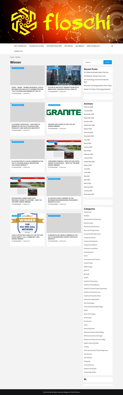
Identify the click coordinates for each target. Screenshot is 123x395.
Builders (86, 216)
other (86, 325)
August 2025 (88, 129)
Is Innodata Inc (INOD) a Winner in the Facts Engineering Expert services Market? (63, 237)
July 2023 (87, 140)
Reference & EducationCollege (94, 332)
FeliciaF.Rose (17, 93)
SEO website (80, 46)
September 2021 (89, 162)
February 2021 (88, 187)
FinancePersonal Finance (92, 259)
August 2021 (88, 165)
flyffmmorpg (88, 267)
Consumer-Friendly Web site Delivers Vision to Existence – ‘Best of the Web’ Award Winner (64, 163)
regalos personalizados (91, 343)
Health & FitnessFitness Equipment (95, 289)
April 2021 (87, 180)
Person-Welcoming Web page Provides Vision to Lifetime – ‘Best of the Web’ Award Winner (27, 200)
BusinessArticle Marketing (92, 219)
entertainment (89, 252)
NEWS (86, 310)
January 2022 (88, 158)
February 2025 (88, 132)
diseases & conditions (91, 248)
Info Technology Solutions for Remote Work (96, 81)
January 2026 (88, 111)
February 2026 (88, 107)
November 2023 (89, 136)
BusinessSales (88, 223)
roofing (86, 347)
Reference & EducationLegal (93, 336)
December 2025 (89, 114)
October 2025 (88, 121)
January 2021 (88, 191)
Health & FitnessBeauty (91, 285)
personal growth (89, 328)
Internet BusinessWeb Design (93, 307)
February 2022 (88, 154)
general (86, 270)
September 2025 (89, 125)
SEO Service (68, 46)
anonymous (87, 212)
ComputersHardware (91, 241)
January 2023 (88, 147)
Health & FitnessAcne (91, 281)
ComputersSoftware (90, 245)
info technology (20, 46)
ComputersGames (90, 238)
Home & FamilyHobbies (91, 299)
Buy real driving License (91, 230)
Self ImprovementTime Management (96, 350)
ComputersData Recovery (92, 234)
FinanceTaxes (88, 263)
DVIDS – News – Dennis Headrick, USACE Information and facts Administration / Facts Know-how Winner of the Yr (27, 89)
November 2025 (89, 118)
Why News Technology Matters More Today (98, 86)
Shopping (87, 361)
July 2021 (87, 169)
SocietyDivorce (89, 365)
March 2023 (87, 143)
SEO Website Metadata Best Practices (96, 72)
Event (86, 256)
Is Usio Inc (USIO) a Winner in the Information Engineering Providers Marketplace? (63, 200)
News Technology (93, 46)
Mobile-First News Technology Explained (97, 89)
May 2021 (87, 176)
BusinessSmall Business (91, 227)
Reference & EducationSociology (94, 339)
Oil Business (88, 318)
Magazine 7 (67, 392)
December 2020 (89, 194)
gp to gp (86, 274)
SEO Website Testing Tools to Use (95, 76)
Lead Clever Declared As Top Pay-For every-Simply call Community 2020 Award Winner (27, 237)
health (86, 278)
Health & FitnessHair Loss (92, 292)
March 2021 (87, 183)
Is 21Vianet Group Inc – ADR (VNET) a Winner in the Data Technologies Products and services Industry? (26, 126)
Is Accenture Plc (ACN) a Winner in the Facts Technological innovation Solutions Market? (27, 163)
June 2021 (87, 172)
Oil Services (87, 321)
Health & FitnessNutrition (92, 296)
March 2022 (87, 151)
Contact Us (18, 51)
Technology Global (36, 46)
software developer (54, 46)
